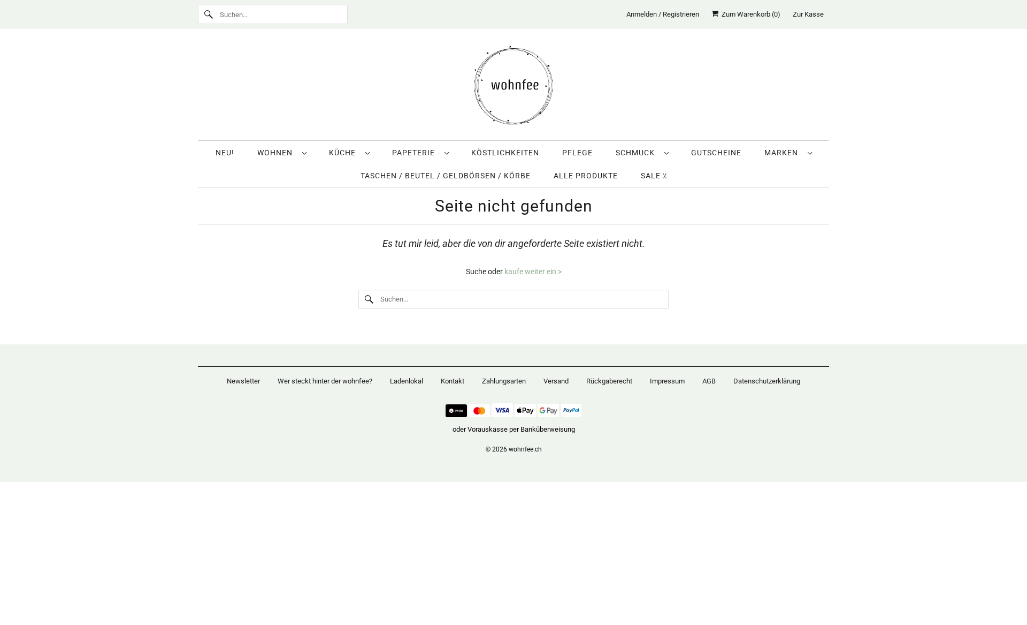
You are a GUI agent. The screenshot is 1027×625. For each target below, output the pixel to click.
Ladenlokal (406, 381)
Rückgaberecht (609, 381)
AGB (709, 381)
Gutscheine (716, 152)
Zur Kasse (808, 14)
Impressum (667, 381)
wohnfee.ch (525, 449)
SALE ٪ (654, 175)
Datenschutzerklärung (766, 381)
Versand (556, 381)
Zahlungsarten (504, 381)
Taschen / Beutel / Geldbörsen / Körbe (446, 175)
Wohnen (277, 152)
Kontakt (452, 381)
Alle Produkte (586, 175)
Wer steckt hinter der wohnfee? (325, 381)
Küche (344, 152)
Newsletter (243, 381)
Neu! (225, 152)
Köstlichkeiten (505, 152)
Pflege (577, 152)
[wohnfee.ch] (513, 87)
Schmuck (637, 152)
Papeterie (415, 152)
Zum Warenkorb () (749, 14)
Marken (783, 152)
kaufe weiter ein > (533, 271)
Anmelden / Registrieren (662, 14)
